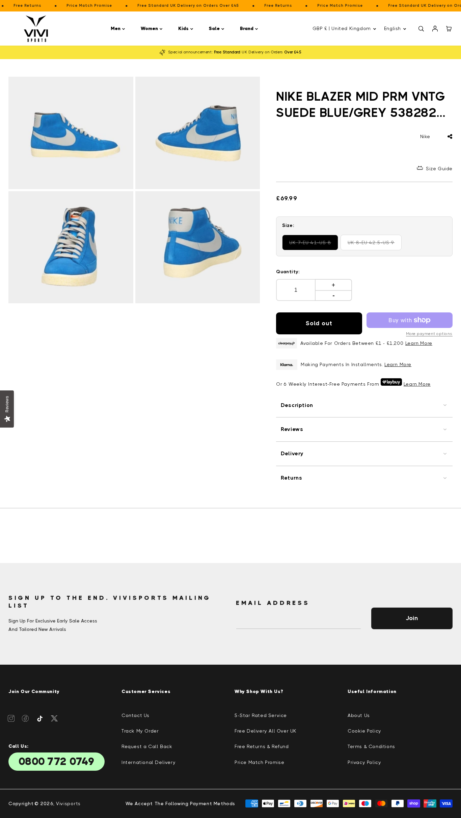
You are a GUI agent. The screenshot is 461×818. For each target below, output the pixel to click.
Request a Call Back (146, 746)
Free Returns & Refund (262, 746)
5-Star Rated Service (261, 715)
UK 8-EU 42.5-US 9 (374, 245)
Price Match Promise (259, 762)
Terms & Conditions (371, 746)
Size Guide (439, 168)
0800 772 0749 (56, 761)
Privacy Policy (364, 762)
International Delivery (148, 762)
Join (412, 618)
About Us (359, 715)
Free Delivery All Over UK (266, 731)
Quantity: (288, 271)
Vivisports (68, 803)
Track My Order (140, 731)
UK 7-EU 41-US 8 (313, 245)
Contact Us (135, 715)
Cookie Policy (364, 731)
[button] (119, 28)
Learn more (397, 364)
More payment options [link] (429, 333)
